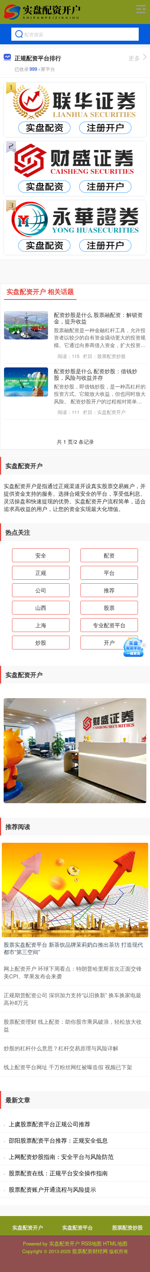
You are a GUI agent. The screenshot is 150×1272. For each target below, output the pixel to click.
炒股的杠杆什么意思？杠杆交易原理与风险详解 (61, 1048)
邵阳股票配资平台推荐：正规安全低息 (58, 1140)
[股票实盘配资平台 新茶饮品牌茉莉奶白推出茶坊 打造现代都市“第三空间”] (75, 889)
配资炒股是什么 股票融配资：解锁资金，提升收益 (98, 317)
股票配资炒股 (127, 1227)
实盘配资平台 (77, 1227)
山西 (40, 607)
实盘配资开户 (27, 1227)
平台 (109, 572)
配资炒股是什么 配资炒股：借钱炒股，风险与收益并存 (95, 374)
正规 (40, 572)
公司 (40, 590)
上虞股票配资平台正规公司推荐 (49, 1124)
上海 (40, 625)
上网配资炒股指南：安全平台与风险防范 (61, 1156)
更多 (134, 58)
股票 (109, 607)
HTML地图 (115, 1243)
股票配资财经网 (90, 1251)
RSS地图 (91, 1243)
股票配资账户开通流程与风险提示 (52, 1189)
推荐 (109, 590)
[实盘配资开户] (43, 12)
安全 (40, 555)
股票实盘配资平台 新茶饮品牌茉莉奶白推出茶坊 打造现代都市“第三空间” (73, 948)
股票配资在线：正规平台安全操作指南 (58, 1173)
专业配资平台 (109, 625)
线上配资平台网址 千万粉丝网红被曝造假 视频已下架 (68, 1067)
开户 (109, 642)
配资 (109, 555)
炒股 (40, 642)
